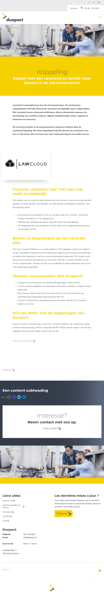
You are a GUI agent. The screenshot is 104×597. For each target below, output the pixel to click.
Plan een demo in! (22, 341)
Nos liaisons (7, 512)
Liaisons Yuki (8, 501)
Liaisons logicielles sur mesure (12, 506)
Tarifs (5, 521)
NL (89, 2)
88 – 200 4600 (93, 8)
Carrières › (74, 8)
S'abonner (62, 513)
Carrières (6, 516)
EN (94, 2)
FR (99, 2)
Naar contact (50, 428)
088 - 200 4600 (29, 534)
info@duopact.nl (30, 537)
